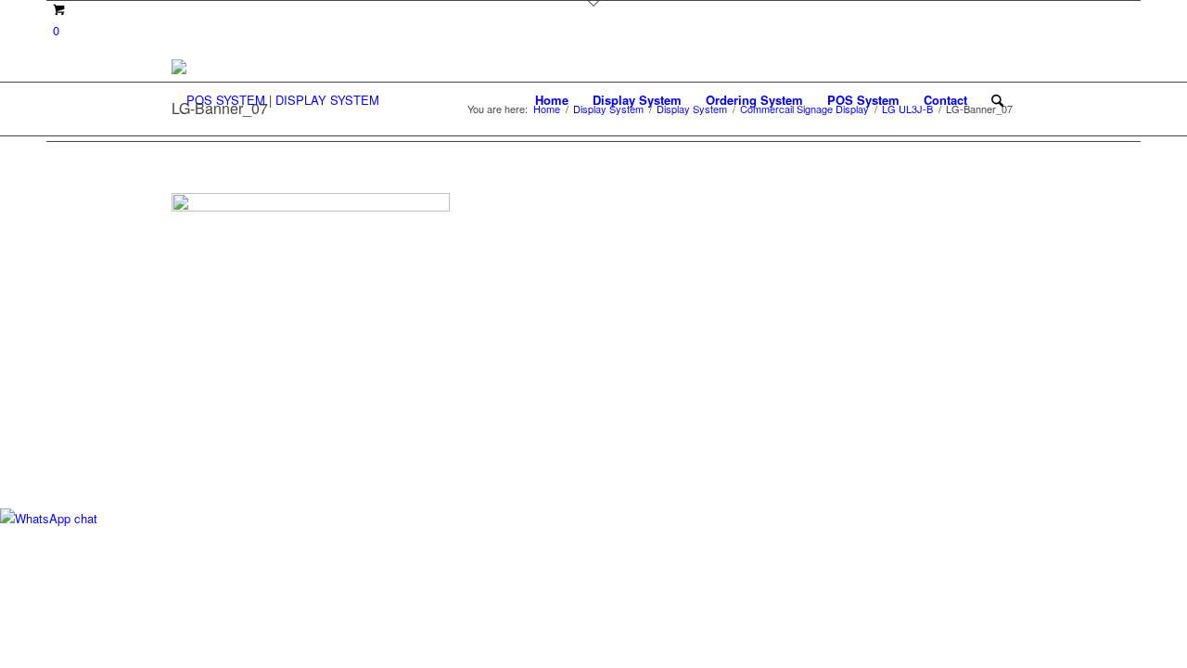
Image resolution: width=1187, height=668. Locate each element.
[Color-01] (275, 100)
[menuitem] (552, 100)
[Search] (997, 100)
